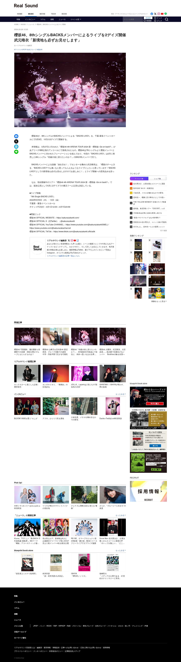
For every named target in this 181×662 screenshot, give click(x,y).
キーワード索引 (20, 638)
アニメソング (137, 626)
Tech (53, 14)
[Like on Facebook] (152, 14)
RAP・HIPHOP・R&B (61, 626)
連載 (52, 19)
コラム (42, 19)
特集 (18, 19)
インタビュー (30, 19)
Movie (42, 14)
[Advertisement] (107, 5)
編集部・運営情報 (44, 647)
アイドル (18, 50)
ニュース (62, 19)
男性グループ (88, 626)
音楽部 (148, 18)
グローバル (76, 626)
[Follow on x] (155, 14)
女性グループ (31, 50)
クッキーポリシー (40, 651)
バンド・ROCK (45, 626)
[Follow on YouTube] (162, 14)
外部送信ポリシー (56, 651)
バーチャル (111, 626)
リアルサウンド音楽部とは (24, 647)
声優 (146, 626)
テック (159, 18)
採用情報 (106, 647)
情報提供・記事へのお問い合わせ (65, 647)
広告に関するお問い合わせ (90, 647)
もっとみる (120, 394)
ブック (159, 20)
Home (19, 14)
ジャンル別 (75, 19)
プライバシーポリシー (22, 651)
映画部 (149, 20)
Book (64, 14)
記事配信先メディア (72, 651)
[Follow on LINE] (165, 14)
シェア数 (157, 179)
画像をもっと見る (158, 301)
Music (31, 14)
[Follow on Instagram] (158, 14)
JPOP (24, 50)
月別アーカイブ (20, 631)
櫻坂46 (40, 50)
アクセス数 (139, 179)
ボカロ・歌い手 (124, 626)
